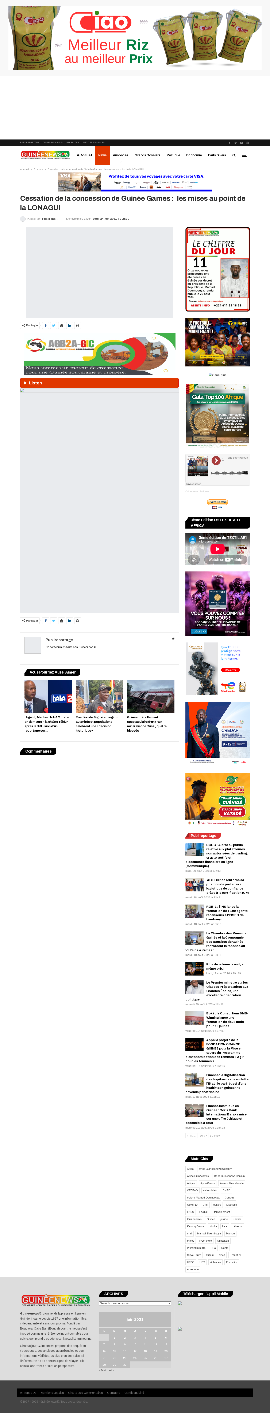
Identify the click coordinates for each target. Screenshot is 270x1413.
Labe (224, 1226)
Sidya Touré (194, 1255)
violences (215, 1262)
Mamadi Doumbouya (209, 1233)
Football (203, 1212)
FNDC (190, 1212)
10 (135, 1344)
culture (217, 1204)
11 (145, 1344)
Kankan (237, 1219)
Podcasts (204, 491)
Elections (231, 1204)
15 (114, 1351)
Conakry (229, 1197)
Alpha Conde (207, 1183)
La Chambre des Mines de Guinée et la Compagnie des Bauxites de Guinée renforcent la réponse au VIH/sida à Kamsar (215, 942)
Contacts (113, 1392)
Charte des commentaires (85, 1392)
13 (166, 1344)
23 (125, 1358)
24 (135, 1358)
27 (166, 1358)
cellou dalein (210, 1190)
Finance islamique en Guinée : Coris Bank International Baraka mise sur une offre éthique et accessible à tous (216, 1114)
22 (114, 1358)
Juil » (111, 1370)
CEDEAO (192, 1190)
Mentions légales (52, 1392)
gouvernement (221, 1212)
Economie (194, 155)
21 (104, 1358)
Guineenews (194, 1219)
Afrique (191, 1183)
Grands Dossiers (147, 155)
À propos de (28, 1392)
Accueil (86, 155)
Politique (173, 155)
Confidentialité (134, 1392)
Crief (205, 1204)
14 (104, 1351)
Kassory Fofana (195, 1226)
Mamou (230, 1233)
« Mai (102, 1370)
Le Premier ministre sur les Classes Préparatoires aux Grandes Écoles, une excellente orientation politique (216, 991)
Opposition (223, 1240)
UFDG (190, 1262)
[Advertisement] (135, 107)
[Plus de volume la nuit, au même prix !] (194, 969)
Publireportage (29, 142)
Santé (224, 1247)
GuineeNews (191, 491)
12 (155, 1344)
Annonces (120, 155)
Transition (235, 1255)
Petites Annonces (94, 142)
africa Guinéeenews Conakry (215, 1168)
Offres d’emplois (53, 142)
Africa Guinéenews (198, 1176)
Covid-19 (192, 1204)
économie (192, 1269)
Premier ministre (196, 1247)
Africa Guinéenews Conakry (229, 1176)
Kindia (213, 1226)
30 (125, 1364)
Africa (190, 1168)
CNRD (226, 1190)
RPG (213, 1247)
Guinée (211, 1219)
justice (224, 1219)
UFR (202, 1262)
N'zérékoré (205, 1240)
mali (189, 1233)
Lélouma (238, 1226)
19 (155, 1351)
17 (135, 1351)
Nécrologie (73, 142)
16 (124, 1351)
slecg (222, 1255)
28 (104, 1364)
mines (190, 1240)
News (102, 155)
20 (166, 1351)
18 (145, 1351)
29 (114, 1364)
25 (145, 1358)
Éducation (232, 1262)
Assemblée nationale (231, 1183)
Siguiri (210, 1255)
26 (155, 1358)
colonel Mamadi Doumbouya (203, 1197)
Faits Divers (217, 155)
